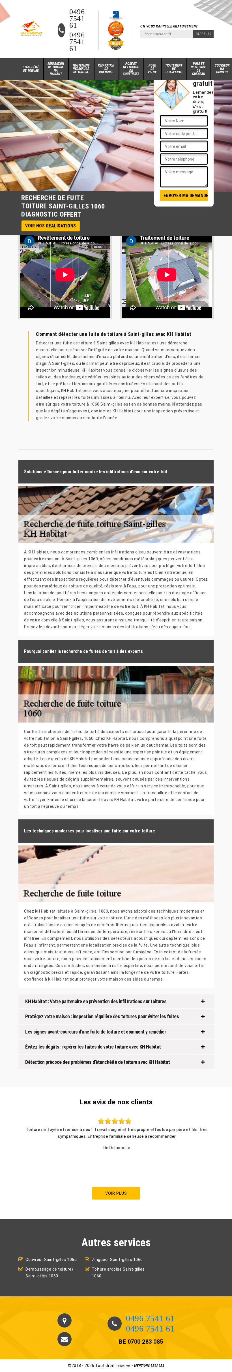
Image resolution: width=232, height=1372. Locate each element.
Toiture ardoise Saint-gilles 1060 (118, 1272)
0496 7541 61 (77, 18)
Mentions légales (149, 1366)
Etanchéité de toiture (31, 69)
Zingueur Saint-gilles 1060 (117, 1259)
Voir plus (116, 1193)
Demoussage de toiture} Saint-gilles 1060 (49, 1272)
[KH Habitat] (31, 29)
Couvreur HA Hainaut (222, 68)
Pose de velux (152, 68)
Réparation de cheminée (106, 68)
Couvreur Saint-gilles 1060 (51, 1259)
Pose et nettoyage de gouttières (131, 69)
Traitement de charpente (173, 68)
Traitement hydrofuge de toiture (80, 68)
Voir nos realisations (50, 226)
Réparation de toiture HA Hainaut (56, 69)
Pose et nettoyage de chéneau (198, 69)
